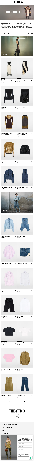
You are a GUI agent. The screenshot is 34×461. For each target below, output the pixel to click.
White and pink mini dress (7, 290)
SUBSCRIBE (25, 457)
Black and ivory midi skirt (23, 80)
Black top (3, 107)
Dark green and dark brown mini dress (6, 134)
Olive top (3, 161)
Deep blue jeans (21, 395)
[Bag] (32, 2)
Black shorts (20, 161)
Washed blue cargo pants (24, 187)
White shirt (20, 290)
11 (24, 402)
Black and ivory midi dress (8, 81)
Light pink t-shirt (5, 369)
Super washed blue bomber (6, 237)
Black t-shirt (4, 343)
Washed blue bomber (6, 187)
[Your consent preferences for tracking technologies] (30, 457)
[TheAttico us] (17, 2)
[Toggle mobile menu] (5, 2)
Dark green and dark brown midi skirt (22, 134)
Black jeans (4, 316)
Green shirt (20, 369)
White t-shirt (20, 343)
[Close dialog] (32, 436)
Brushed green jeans (6, 395)
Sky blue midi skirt (21, 236)
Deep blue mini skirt (22, 263)
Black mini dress (21, 107)
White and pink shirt (6, 263)
